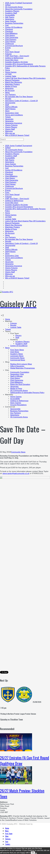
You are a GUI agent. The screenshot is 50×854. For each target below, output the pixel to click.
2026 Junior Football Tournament (18, 3)
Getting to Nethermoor (14, 58)
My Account (9, 90)
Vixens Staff (10, 129)
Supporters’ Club (12, 113)
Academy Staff (11, 13)
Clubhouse (9, 44)
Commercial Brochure (14, 46)
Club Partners (10, 39)
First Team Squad (12, 52)
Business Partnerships (14, 23)
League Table (10, 76)
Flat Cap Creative (40, 824)
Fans (7, 50)
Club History (10, 35)
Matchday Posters (12, 84)
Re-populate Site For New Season (19, 97)
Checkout (9, 29)
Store (7, 111)
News (7, 92)
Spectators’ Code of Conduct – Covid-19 (21, 101)
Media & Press (11, 86)
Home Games (10, 72)
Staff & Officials (11, 107)
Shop (6, 836)
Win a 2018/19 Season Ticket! (17, 135)
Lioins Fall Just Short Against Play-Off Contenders (25, 78)
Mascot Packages (12, 80)
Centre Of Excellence (13, 27)
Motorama (9, 88)
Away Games (10, 21)
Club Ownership (11, 37)
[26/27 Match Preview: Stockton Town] (16, 784)
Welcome (9, 131)
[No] (36, 853)
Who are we (10, 133)
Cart (7, 25)
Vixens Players (11, 127)
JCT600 (8, 74)
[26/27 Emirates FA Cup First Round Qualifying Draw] (16, 751)
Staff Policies (10, 109)
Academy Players (12, 11)
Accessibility (10, 15)
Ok (33, 853)
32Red (8, 5)
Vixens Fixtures (11, 125)
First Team (8, 833)
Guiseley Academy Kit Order (16, 62)
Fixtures (8, 54)
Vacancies (9, 119)
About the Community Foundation (18, 9)
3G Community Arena (14, 7)
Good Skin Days (11, 60)
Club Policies (10, 41)
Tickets (8, 117)
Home (7, 70)
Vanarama (9, 121)
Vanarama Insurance (13, 123)
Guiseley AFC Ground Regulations (19, 64)
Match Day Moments (13, 82)
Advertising (9, 19)
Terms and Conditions (14, 115)
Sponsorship (10, 103)
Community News (18, 452)
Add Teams (9, 17)
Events (8, 48)
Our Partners (10, 94)
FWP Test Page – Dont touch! (17, 56)
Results (8, 99)
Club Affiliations (11, 33)
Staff (7, 105)
